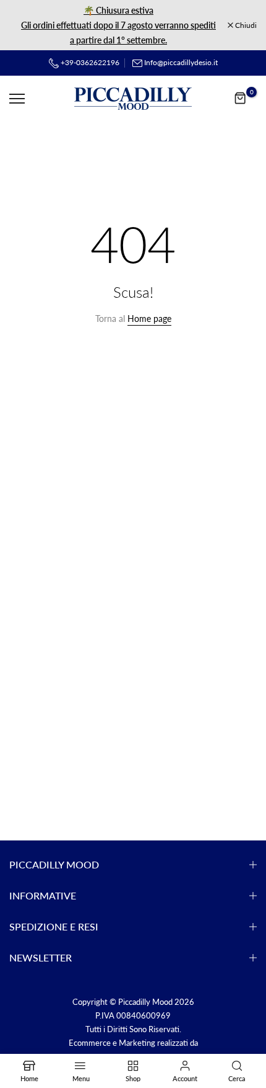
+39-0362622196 (89, 62)
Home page (149, 318)
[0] (240, 98)
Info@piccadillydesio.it (181, 62)
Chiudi (245, 25)
